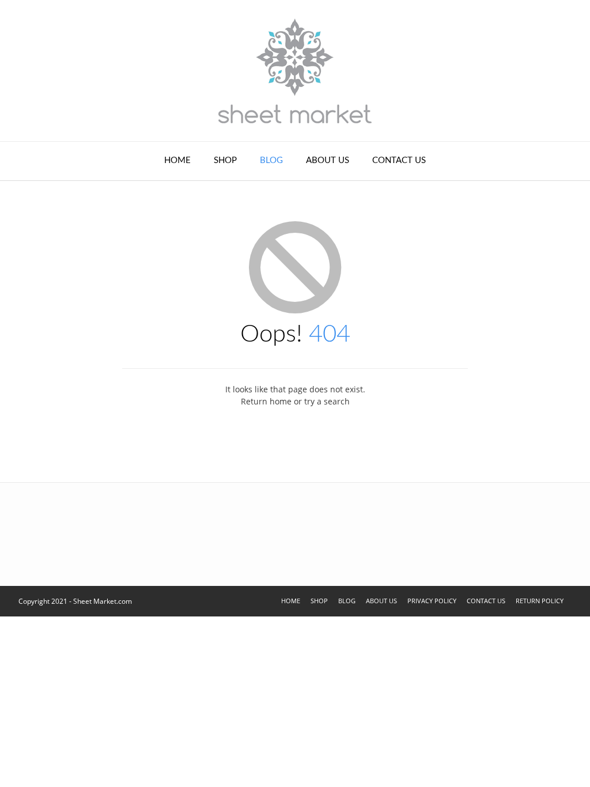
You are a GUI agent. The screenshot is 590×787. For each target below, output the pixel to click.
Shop (225, 160)
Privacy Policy (431, 600)
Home (177, 160)
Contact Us (399, 160)
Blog (271, 160)
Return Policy (539, 600)
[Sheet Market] (295, 70)
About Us (327, 160)
